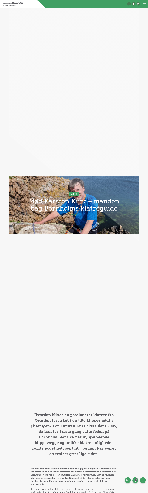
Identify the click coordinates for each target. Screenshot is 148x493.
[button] (133, 4)
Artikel (74, 194)
